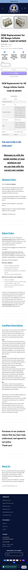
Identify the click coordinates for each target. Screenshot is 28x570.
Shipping (2, 46)
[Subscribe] (21, 554)
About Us (5, 523)
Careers (4, 529)
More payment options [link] (14, 76)
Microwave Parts (6, 509)
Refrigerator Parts (7, 500)
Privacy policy (23, 565)
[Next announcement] (25, 1)
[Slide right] (16, 31)
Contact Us (5, 526)
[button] (2, 8)
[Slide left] (11, 31)
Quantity (2, 62)
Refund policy (17, 565)
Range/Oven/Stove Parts (8, 503)
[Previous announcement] (2, 1)
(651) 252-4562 (6, 541)
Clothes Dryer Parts (7, 515)
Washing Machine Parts (8, 512)
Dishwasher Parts (6, 506)
